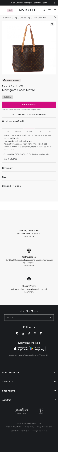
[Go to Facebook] (17, 333)
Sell (10, 10)
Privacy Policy (29, 427)
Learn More (29, 237)
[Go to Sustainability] (40, 411)
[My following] (49, 10)
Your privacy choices (40, 431)
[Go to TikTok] (29, 333)
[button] (44, 10)
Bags (15, 18)
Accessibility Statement (14, 427)
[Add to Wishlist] (52, 24)
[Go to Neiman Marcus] (22, 411)
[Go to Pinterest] (41, 333)
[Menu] (3, 10)
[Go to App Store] (21, 351)
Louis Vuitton (6, 18)
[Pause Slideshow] (54, 3)
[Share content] (55, 17)
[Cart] (55, 10)
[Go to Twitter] (35, 333)
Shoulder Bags (25, 18)
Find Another (29, 104)
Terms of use (25, 431)
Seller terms (15, 431)
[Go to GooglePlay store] (37, 351)
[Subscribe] (50, 317)
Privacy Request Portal (44, 427)
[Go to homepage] (28, 10)
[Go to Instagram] (23, 333)
